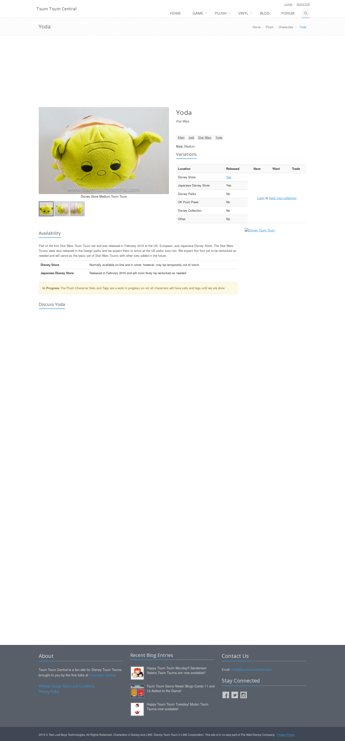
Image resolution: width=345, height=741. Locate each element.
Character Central (102, 675)
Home (175, 13)
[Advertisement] (172, 73)
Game (198, 13)
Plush (220, 13)
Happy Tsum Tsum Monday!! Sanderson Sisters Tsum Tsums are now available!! (177, 670)
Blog (265, 13)
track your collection (282, 198)
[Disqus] (172, 378)
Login (288, 4)
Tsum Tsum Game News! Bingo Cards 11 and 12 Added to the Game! (181, 688)
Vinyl (243, 13)
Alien (181, 137)
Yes (228, 177)
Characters (286, 27)
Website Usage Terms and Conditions (67, 686)
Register (303, 4)
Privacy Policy (49, 691)
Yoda (218, 137)
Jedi (191, 137)
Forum (288, 13)
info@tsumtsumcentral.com (251, 669)
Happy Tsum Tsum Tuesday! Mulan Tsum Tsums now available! (177, 706)
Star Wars (204, 137)
